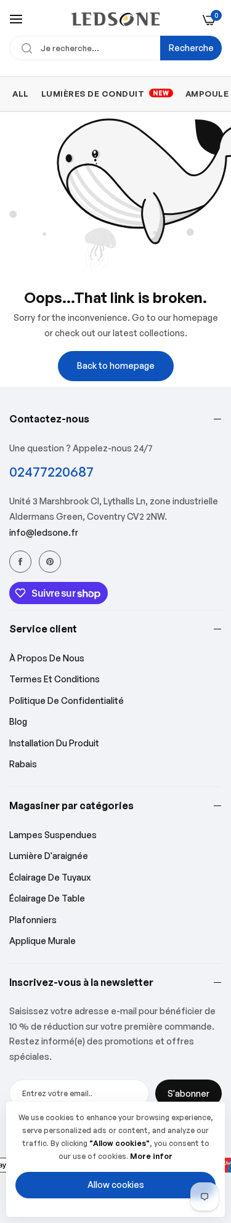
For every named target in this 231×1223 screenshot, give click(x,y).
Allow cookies (115, 1184)
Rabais (23, 764)
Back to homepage (116, 365)
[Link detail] (20, 562)
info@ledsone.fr (43, 532)
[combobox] (115, 48)
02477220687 (51, 471)
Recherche (191, 47)
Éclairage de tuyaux (50, 877)
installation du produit (54, 743)
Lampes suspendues (53, 834)
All (20, 94)
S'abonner (188, 1093)
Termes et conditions (54, 679)
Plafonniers (33, 919)
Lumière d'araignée (48, 855)
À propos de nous (46, 658)
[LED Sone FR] (115, 19)
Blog (18, 721)
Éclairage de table (47, 898)
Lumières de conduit (105, 94)
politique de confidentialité (66, 700)
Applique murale (42, 940)
